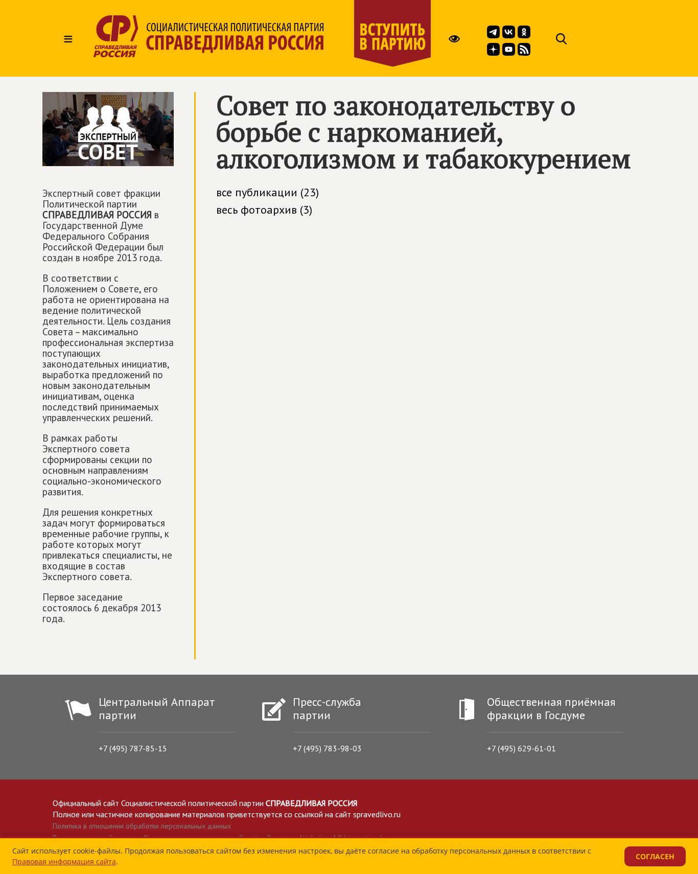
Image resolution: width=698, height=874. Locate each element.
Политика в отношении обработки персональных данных (142, 826)
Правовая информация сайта (64, 861)
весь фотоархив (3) (264, 209)
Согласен (655, 856)
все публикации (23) (267, 192)
